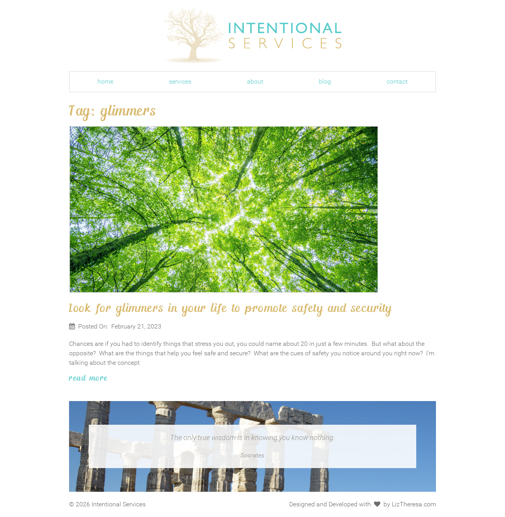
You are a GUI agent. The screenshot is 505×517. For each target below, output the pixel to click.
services (180, 81)
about (255, 81)
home (105, 81)
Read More (88, 377)
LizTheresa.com (414, 504)
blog (325, 81)
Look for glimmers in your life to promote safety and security (231, 307)
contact (397, 81)
